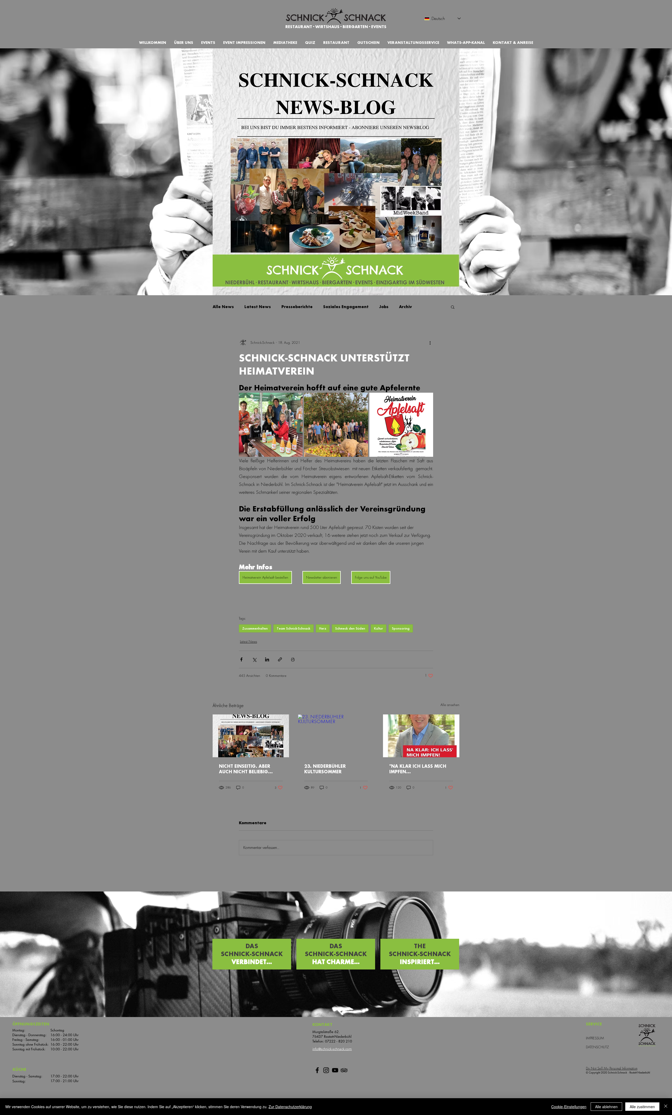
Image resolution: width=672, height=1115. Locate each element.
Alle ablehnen (606, 1106)
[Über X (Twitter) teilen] (254, 659)
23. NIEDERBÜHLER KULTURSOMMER (325, 769)
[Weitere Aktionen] (430, 342)
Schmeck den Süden (350, 628)
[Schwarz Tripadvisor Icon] (344, 1070)
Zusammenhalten (255, 628)
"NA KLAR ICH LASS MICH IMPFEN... (417, 769)
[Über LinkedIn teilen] (267, 659)
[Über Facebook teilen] (241, 659)
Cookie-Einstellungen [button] (568, 1106)
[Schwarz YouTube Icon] (335, 1070)
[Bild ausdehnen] (271, 425)
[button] (368, 42)
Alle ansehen (449, 705)
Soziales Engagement (346, 306)
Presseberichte (297, 306)
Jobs (383, 306)
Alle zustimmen (642, 1106)
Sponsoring (401, 628)
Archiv (405, 306)
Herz (322, 628)
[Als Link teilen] (279, 659)
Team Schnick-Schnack (293, 628)
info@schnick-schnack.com (332, 1049)
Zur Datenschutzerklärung (290, 1106)
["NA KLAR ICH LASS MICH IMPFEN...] (421, 735)
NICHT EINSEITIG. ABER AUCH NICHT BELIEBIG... (246, 769)
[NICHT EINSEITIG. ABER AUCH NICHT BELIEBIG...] (251, 735)
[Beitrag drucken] (292, 659)
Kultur (378, 628)
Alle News (223, 306)
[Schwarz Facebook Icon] (317, 1070)
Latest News (257, 306)
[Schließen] (666, 1106)
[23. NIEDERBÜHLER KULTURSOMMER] (336, 736)
